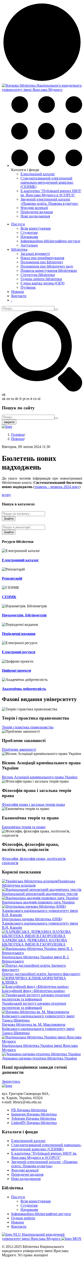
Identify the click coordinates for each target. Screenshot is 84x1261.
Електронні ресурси (18, 652)
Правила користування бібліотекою (49, 270)
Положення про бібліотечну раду (47, 266)
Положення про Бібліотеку (42, 262)
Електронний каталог (38, 174)
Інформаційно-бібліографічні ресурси (50, 241)
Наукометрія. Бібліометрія (24, 615)
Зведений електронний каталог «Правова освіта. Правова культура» (49, 201)
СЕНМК (9, 597)
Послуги (18, 224)
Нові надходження (35, 216)
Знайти (9, 518)
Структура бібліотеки (38, 275)
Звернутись (11, 1081)
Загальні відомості (35, 254)
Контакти (18, 296)
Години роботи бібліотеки (41, 279)
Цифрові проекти (16, 670)
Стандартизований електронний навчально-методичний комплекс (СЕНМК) (47, 182)
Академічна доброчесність (24, 689)
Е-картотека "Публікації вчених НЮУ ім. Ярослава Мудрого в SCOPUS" (51, 193)
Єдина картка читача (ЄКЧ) (42, 283)
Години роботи (23, 1218)
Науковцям (29, 237)
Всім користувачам (36, 228)
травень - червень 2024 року (57, 487)
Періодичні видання (37, 212)
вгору (6, 495)
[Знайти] (56, 309)
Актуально (29, 245)
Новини (17, 292)
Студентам (29, 233)
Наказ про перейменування (42, 258)
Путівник (28, 287)
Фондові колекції (34, 208)
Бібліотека (19, 249)
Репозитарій (12, 578)
